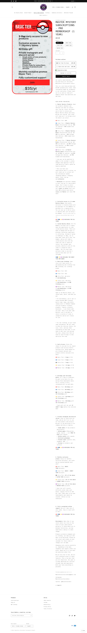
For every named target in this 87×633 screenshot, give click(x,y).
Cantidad (58, 50)
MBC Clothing (14, 604)
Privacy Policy (47, 606)
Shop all (13, 602)
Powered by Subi (62, 70)
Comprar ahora (66, 76)
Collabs (45, 602)
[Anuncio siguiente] (56, 1)
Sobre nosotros (47, 600)
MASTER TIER (60, 48)
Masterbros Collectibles (20, 630)
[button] (12, 7)
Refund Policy (47, 604)
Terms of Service (48, 608)
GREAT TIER (68, 42)
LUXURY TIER (68, 45)
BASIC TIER (59, 42)
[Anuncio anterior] (31, 1)
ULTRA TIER (59, 45)
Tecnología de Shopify (30, 630)
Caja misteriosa (15, 600)
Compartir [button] (59, 585)
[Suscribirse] (31, 615)
